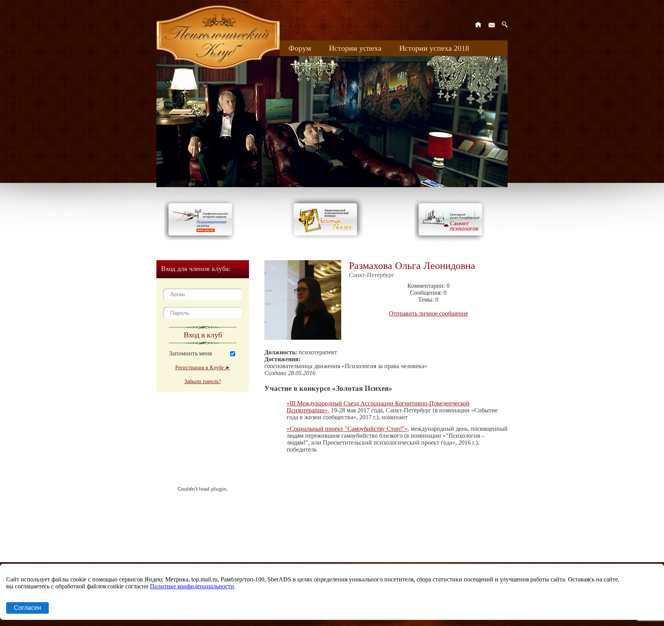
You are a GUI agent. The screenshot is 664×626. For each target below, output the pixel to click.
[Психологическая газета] (201, 238)
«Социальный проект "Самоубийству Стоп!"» (347, 428)
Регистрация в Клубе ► (203, 367)
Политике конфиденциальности (192, 586)
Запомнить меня (190, 353)
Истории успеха (355, 48)
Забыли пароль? (202, 381)
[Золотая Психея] (326, 238)
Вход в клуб (203, 334)
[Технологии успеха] (452, 242)
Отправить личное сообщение (428, 313)
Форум (300, 48)
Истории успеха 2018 (434, 48)
